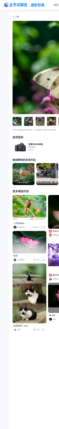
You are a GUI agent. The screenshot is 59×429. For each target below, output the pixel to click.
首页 (56, 4)
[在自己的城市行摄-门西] (47, 174)
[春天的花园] (23, 174)
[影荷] (29, 242)
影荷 (15, 255)
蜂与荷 (52, 315)
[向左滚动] (15, 121)
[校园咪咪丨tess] (29, 293)
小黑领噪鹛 (18, 223)
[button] (27, 67)
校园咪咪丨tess (20, 325)
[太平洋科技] (15, 5)
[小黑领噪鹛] (29, 208)
